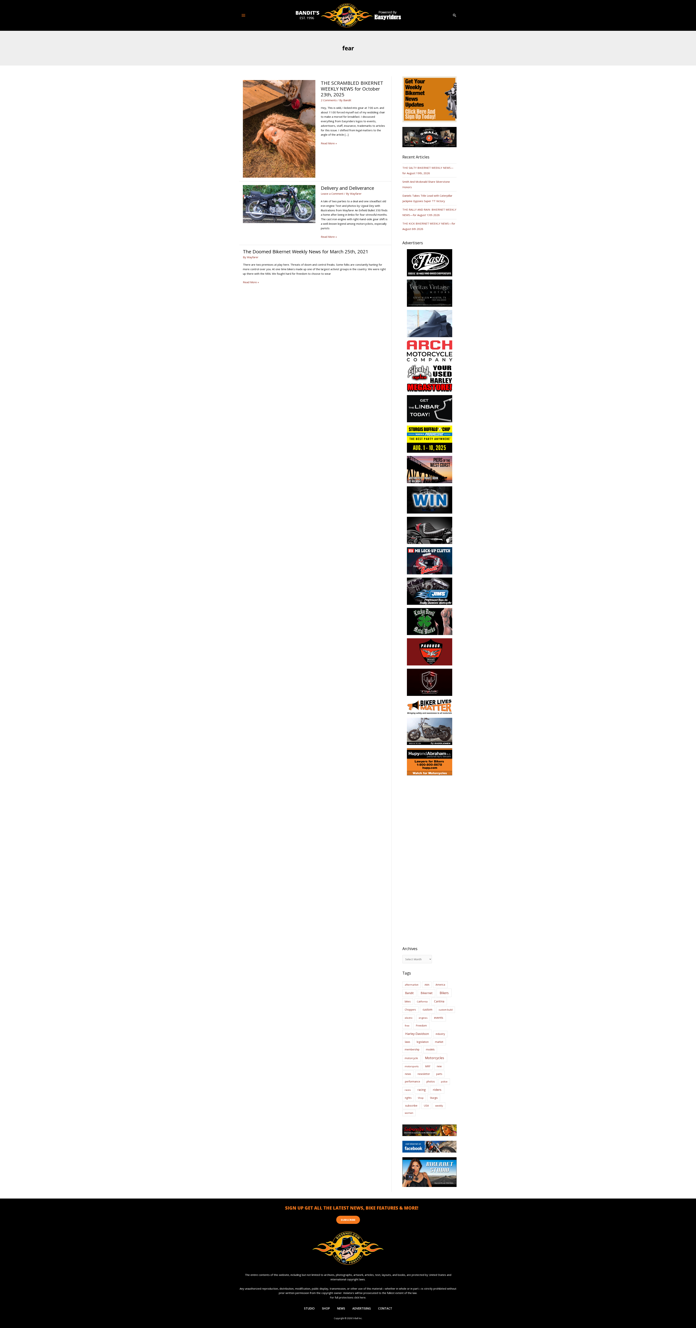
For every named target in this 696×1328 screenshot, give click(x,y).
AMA (426, 984)
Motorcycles (434, 1058)
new (439, 1066)
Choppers (410, 1009)
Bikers (444, 993)
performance (412, 1081)
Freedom (421, 1025)
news (408, 1074)
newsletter (424, 1074)
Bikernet (426, 993)
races (408, 1090)
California (422, 1001)
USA (426, 1105)
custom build (446, 1009)
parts (439, 1074)
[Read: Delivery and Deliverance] (279, 204)
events (438, 1018)
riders (437, 1090)
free (407, 1025)
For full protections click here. (348, 1297)
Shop (421, 1097)
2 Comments (329, 100)
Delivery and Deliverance (347, 188)
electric (409, 1017)
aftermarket (411, 984)
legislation (423, 1042)
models (430, 1049)
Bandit (409, 993)
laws (407, 1042)
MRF (427, 1066)
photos (430, 1081)
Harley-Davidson (417, 1034)
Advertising (361, 1308)
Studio (309, 1308)
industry (440, 1034)
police (444, 1081)
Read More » (329, 143)
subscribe (411, 1105)
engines (423, 1017)
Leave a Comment (332, 193)
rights (408, 1097)
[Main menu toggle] (243, 15)
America (440, 984)
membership (412, 1049)
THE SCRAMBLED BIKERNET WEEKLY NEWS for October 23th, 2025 (352, 89)
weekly (439, 1105)
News (341, 1308)
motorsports (412, 1066)
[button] (454, 15)
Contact (385, 1308)
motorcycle (411, 1058)
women (409, 1113)
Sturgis (434, 1097)
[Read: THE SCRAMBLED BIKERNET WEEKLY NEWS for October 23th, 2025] (279, 128)
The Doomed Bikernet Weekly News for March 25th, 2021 (305, 251)
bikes (408, 1001)
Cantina (439, 1001)
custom (427, 1009)
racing (421, 1090)
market (439, 1042)
